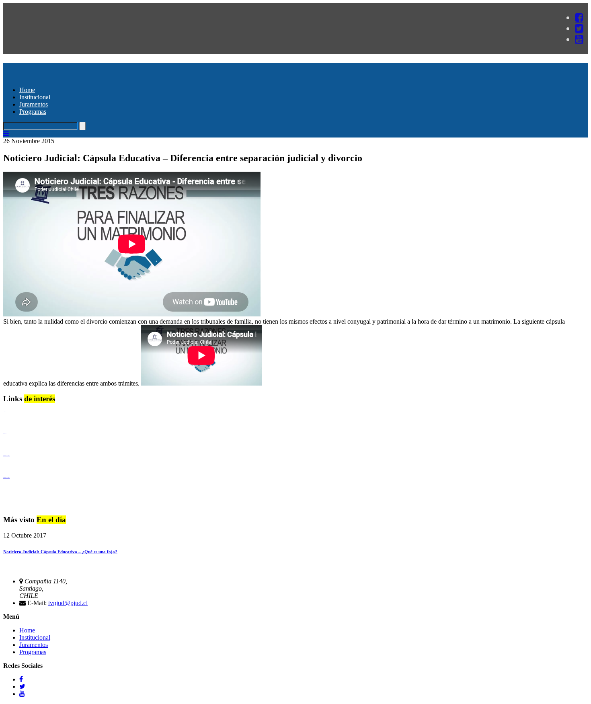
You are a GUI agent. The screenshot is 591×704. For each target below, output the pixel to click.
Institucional (34, 97)
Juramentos (33, 104)
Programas (32, 111)
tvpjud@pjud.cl (68, 602)
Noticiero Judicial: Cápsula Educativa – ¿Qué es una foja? (60, 551)
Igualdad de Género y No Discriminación (6, 455)
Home (27, 89)
